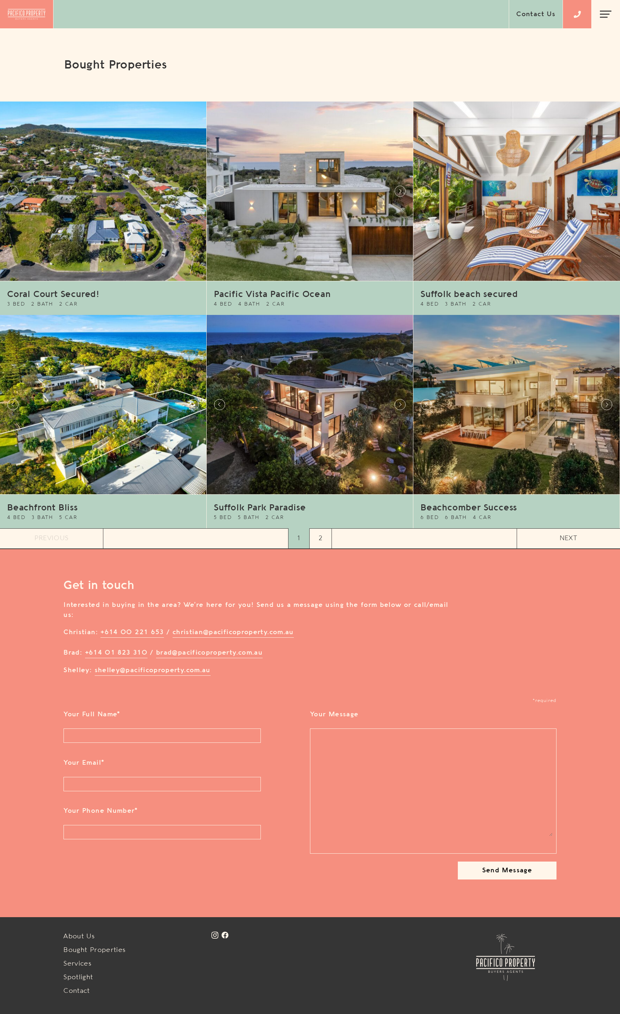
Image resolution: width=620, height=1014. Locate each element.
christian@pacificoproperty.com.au (233, 632)
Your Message (334, 714)
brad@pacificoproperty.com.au (209, 653)
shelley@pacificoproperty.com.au (153, 670)
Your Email (84, 763)
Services (77, 964)
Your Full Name (92, 714)
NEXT (568, 538)
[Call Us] (577, 14)
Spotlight (78, 977)
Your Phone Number (101, 811)
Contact (77, 991)
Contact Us (535, 14)
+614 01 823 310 (116, 653)
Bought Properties (95, 950)
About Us (79, 936)
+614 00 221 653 (132, 632)
